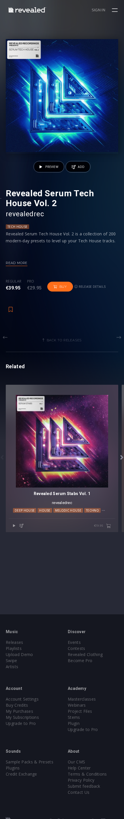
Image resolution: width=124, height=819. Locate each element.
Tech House (17, 227)
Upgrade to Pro (21, 723)
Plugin (74, 723)
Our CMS (76, 762)
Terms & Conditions (87, 774)
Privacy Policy (81, 780)
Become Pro (80, 660)
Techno (92, 510)
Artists (12, 666)
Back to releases (64, 340)
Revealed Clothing (85, 654)
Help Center (79, 768)
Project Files (80, 711)
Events (74, 642)
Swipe (11, 660)
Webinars (77, 705)
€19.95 (99, 525)
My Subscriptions (22, 717)
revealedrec (25, 214)
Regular (13, 281)
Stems (74, 717)
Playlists (14, 648)
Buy (63, 287)
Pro (30, 281)
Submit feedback (84, 786)
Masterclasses (82, 699)
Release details (92, 286)
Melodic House (68, 510)
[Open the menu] (115, 10)
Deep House (25, 510)
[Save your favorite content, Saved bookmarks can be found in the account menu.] (11, 307)
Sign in (98, 9)
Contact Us (78, 792)
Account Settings (22, 699)
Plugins (13, 768)
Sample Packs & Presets (29, 762)
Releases (14, 642)
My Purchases (19, 711)
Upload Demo (19, 654)
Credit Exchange (21, 774)
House (44, 510)
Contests (76, 648)
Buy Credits (17, 705)
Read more (16, 263)
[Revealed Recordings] (27, 10)
